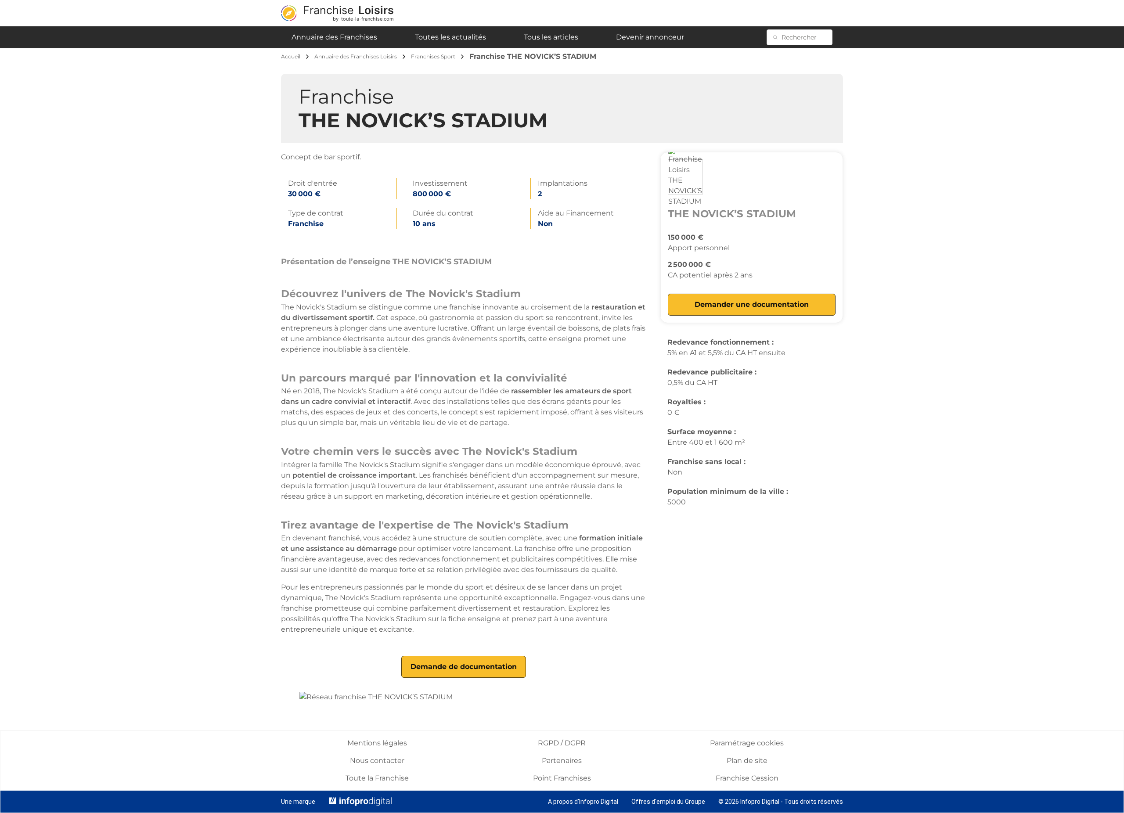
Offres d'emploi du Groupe (668, 801)
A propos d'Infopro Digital (583, 801)
